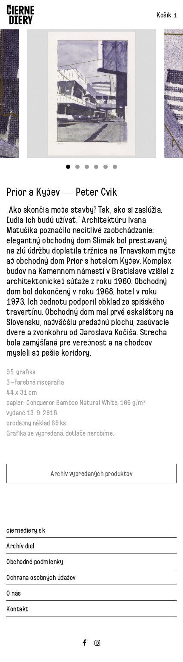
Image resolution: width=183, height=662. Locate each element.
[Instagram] (97, 641)
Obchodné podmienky (34, 561)
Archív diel (20, 545)
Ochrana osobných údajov (41, 577)
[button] (68, 166)
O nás (13, 592)
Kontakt (17, 608)
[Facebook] (85, 641)
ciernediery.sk (25, 529)
